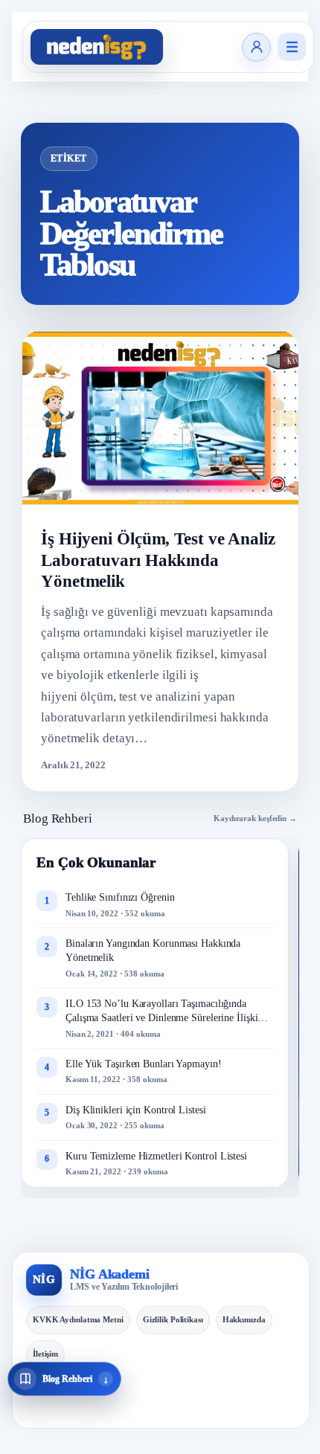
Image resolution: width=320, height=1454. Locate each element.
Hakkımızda (244, 1319)
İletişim (45, 1353)
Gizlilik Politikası (173, 1319)
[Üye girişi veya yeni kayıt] (256, 47)
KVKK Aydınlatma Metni (78, 1319)
